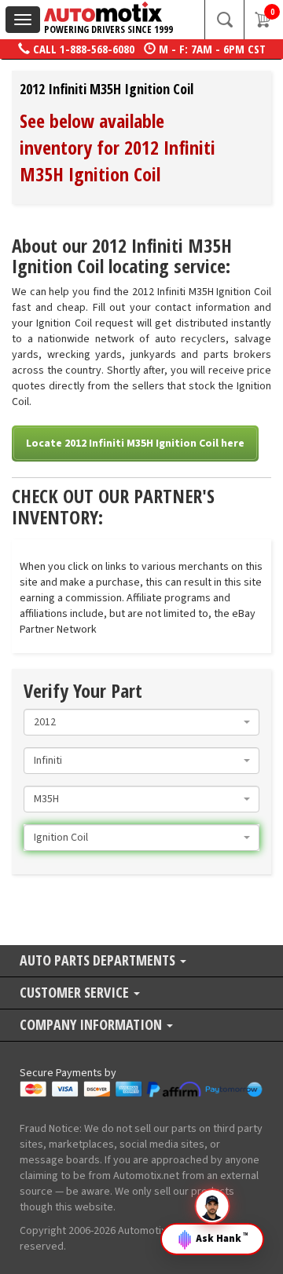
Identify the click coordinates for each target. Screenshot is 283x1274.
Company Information (92, 1025)
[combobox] (141, 722)
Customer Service (76, 993)
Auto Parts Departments (99, 961)
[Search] (224, 19)
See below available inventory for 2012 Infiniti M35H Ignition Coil (117, 148)
